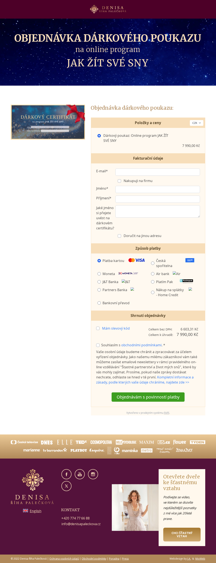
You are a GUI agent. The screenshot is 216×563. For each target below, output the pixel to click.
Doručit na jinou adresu (142, 235)
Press (125, 558)
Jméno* (102, 188)
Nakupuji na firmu (138, 180)
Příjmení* (103, 198)
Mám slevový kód (116, 328)
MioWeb (200, 558)
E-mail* (102, 171)
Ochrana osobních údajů (64, 558)
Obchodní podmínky (94, 558)
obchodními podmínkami (141, 345)
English (35, 511)
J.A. (189, 558)
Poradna (114, 558)
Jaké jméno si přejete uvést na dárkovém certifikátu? (105, 217)
